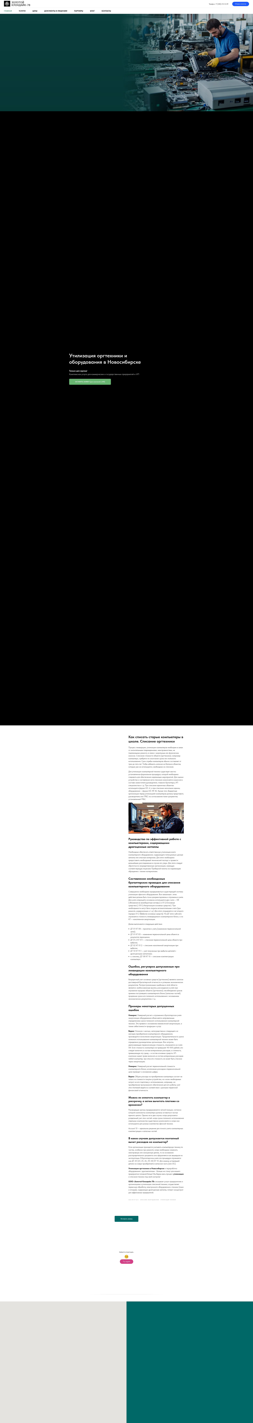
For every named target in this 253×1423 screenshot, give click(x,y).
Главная (8, 11)
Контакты (106, 11)
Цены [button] (34, 11)
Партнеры (78, 11)
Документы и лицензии (55, 11)
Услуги (22, 11)
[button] (90, 382)
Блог (92, 11)
